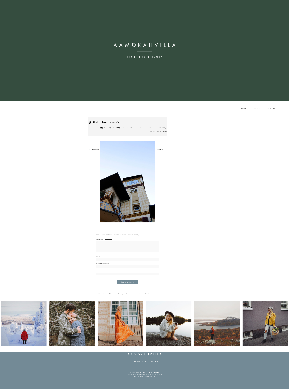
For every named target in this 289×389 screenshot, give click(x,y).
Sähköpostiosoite (102, 263)
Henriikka (257, 108)
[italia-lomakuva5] (127, 183)
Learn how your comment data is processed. (141, 294)
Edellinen (93, 150)
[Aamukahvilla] (144, 50)
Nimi (98, 256)
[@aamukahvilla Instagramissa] (144, 323)
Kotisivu (98, 271)
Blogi (243, 108)
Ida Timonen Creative (148, 376)
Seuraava (162, 150)
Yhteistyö (271, 108)
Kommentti (100, 239)
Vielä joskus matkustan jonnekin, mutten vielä (145, 128)
